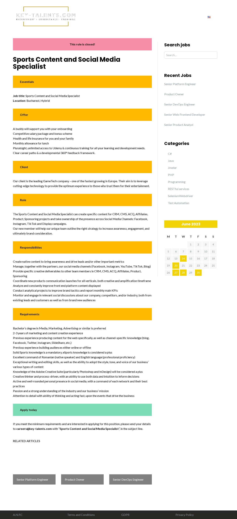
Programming (177, 182)
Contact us (192, 17)
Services (125, 17)
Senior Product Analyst (178, 124)
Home (88, 17)
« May (167, 224)
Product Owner (174, 94)
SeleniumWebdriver (180, 196)
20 (175, 265)
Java (171, 160)
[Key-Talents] (45, 16)
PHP (171, 174)
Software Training (151, 17)
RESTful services (178, 189)
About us (106, 17)
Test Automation (178, 203)
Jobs (174, 17)
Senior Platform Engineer (180, 84)
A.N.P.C (18, 514)
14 (183, 258)
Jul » (215, 224)
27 (175, 272)
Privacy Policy (185, 514)
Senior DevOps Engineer (179, 104)
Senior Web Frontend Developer (184, 114)
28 (183, 272)
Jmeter (172, 167)
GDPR (125, 514)
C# (170, 153)
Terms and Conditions (81, 514)
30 (198, 272)
